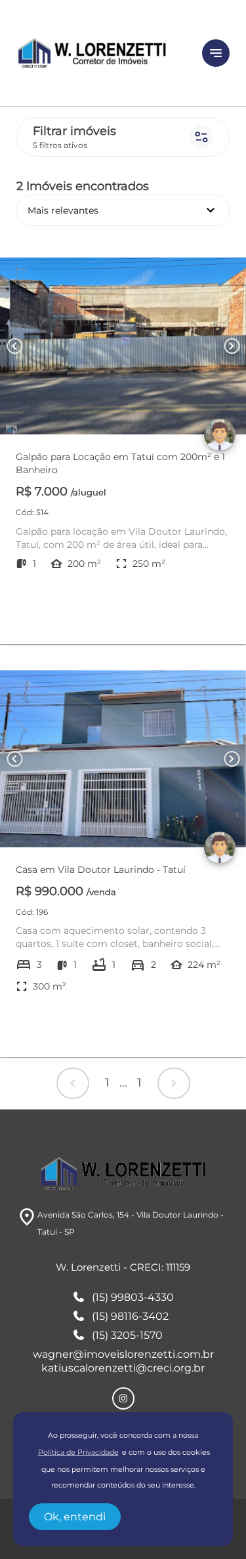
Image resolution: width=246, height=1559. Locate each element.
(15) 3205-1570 (127, 1335)
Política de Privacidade (78, 1452)
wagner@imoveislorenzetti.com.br (123, 1354)
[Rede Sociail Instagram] (123, 1398)
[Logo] (101, 53)
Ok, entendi (75, 1517)
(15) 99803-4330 (133, 1297)
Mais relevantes (123, 210)
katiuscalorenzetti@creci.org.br (123, 1368)
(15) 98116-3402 (130, 1316)
